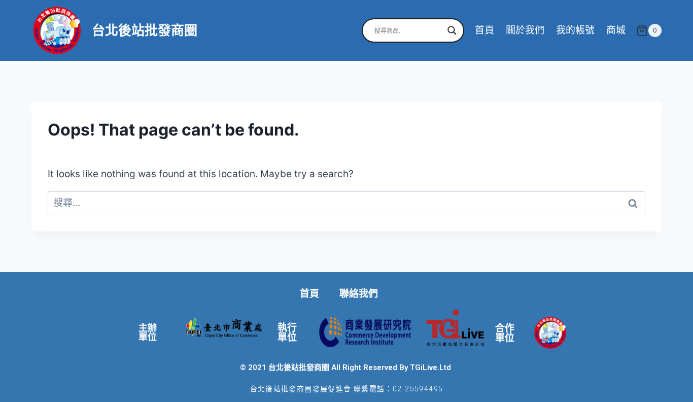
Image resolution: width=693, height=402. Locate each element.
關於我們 (525, 30)
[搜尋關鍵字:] (346, 203)
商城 (616, 30)
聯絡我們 (358, 293)
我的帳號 (575, 30)
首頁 (484, 30)
